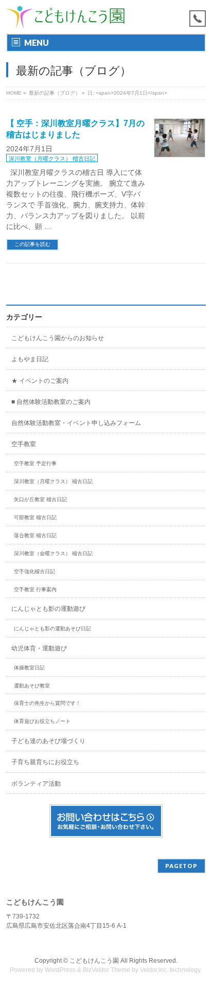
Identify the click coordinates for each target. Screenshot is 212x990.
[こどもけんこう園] (65, 17)
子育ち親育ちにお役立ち (45, 762)
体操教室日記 (29, 667)
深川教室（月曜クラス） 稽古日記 (52, 158)
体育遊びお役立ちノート (42, 721)
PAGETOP (181, 865)
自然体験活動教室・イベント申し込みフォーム (76, 423)
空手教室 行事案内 (35, 589)
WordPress (60, 970)
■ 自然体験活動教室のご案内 (51, 401)
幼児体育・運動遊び (39, 648)
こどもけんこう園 (94, 960)
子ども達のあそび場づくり (48, 741)
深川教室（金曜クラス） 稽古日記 (53, 553)
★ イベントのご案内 (39, 380)
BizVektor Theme (106, 970)
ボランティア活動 (36, 783)
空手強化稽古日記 (34, 571)
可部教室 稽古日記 (35, 517)
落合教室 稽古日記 (35, 535)
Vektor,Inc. (154, 970)
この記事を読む (32, 244)
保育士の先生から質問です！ (47, 703)
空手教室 (23, 444)
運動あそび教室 (32, 685)
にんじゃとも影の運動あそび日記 (52, 628)
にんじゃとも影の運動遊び (48, 608)
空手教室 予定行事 (35, 463)
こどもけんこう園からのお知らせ (57, 338)
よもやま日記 (29, 359)
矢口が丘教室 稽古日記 (40, 499)
